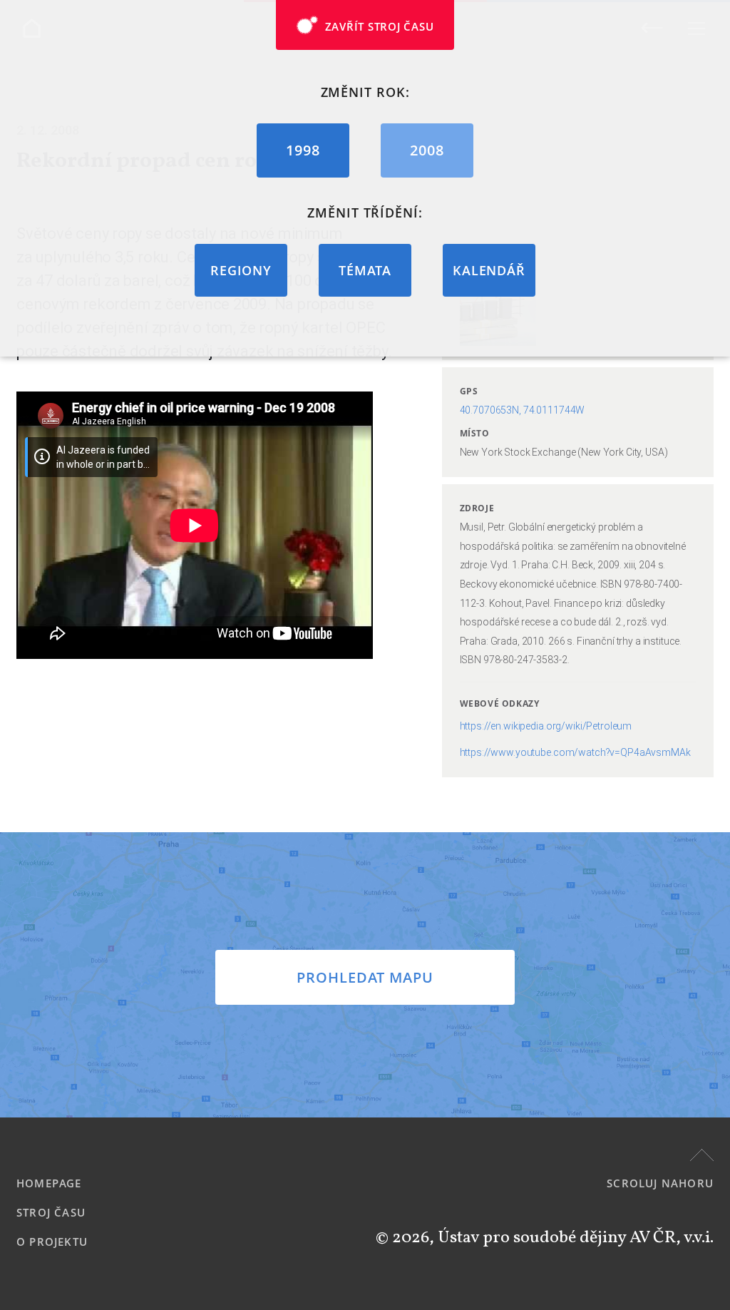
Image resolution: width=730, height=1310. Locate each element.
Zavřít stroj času (379, 26)
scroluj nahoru (660, 1183)
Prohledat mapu (365, 977)
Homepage (49, 1183)
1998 (303, 150)
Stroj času (51, 1212)
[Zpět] (652, 27)
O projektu (52, 1241)
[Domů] (32, 28)
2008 (427, 150)
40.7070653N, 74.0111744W (522, 410)
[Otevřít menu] (696, 28)
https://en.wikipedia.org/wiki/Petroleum (546, 726)
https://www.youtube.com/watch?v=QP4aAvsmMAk (575, 752)
